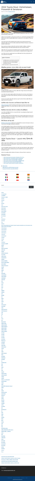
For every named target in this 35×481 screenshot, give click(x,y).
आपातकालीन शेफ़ (3, 257)
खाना (2, 293)
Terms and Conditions (16, 477)
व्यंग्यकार (2, 422)
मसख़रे (2, 384)
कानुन (2, 284)
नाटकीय (2, 348)
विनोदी (2, 418)
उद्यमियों (2, 270)
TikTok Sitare (3, 231)
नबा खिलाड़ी (3, 342)
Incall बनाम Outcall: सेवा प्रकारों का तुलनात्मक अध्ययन (9, 461)
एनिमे (2, 281)
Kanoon (2, 203)
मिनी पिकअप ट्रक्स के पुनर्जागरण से (6, 122)
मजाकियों (2, 378)
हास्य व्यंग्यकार (3, 445)
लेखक (2, 412)
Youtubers (3, 242)
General (2, 200)
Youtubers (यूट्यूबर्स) (4, 243)
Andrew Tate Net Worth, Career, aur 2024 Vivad (10, 462)
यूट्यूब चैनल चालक (4, 392)
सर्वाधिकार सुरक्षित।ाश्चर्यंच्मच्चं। (6, 431)
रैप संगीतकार (3, 406)
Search (2, 185)
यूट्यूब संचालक (3, 393)
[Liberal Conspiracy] (3, 2)
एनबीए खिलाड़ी (3, 278)
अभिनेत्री (2, 251)
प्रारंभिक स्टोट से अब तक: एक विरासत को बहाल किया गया (11, 61)
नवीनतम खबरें (3, 345)
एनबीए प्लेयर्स (3, 279)
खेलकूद (2, 298)
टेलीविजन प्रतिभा (3, 323)
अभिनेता (2, 246)
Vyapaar (2, 237)
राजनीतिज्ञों (2, 403)
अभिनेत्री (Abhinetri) (4, 253)
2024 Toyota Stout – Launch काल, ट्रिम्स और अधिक (10, 64)
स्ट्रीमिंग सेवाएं (3, 437)
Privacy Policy (10, 477)
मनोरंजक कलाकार (3, 381)
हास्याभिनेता (3, 448)
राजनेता (2, 404)
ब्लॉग (2, 368)
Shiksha (2, 223)
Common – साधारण (4, 197)
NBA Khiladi (3, 208)
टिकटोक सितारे (3, 321)
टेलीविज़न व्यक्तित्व (4, 329)
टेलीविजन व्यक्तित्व (4, 328)
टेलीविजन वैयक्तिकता (4, 326)
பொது (2, 451)
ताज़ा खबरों (2, 337)
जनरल (2, 318)
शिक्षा (2, 425)
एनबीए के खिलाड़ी (3, 276)
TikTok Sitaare (4, 228)
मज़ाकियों (2, 376)
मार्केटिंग (2, 387)
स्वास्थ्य (2, 439)
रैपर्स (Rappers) (3, 409)
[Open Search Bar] (31, 2)
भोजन (2, 370)
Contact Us (23, 477)
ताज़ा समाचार (3, 339)
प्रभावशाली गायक (3, 362)
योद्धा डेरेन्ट (2, 400)
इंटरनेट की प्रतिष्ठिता (4, 260)
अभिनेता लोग (3, 249)
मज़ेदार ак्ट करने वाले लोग (5, 379)
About (26, 477)
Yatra (2, 240)
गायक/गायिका (3, 306)
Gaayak (2, 198)
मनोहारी (2, 382)
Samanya (3, 220)
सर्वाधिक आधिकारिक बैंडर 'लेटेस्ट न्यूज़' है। (7, 429)
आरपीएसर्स (2, 259)
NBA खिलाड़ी (3, 212)
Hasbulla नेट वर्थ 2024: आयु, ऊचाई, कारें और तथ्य (10, 168)
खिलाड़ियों (2, 295)
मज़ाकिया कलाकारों (4, 375)
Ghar (2, 201)
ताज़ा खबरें (2, 334)
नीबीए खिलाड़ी (3, 357)
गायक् (2, 312)
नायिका (2, 351)
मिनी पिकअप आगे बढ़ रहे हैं (7, 63)
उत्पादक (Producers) (4, 265)
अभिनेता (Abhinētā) (4, 248)
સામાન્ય (2, 450)
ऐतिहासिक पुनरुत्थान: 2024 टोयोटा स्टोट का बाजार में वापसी (11, 60)
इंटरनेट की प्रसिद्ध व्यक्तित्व (5, 262)
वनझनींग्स (2, 417)
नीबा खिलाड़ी (3, 356)
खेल (1, 296)
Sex (2, 222)
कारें (1, 289)
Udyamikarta (3, 235)
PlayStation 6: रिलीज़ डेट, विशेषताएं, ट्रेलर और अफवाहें (9, 459)
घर (1, 315)
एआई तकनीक (3, 273)
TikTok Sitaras (4, 229)
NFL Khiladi (3, 215)
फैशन (2, 364)
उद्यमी (2, 271)
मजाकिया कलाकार (3, 373)
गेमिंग (2, 314)
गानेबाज (2, 301)
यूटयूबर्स (2, 390)
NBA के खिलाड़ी (3, 211)
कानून (2, 287)
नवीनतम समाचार (3, 346)
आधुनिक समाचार (3, 256)
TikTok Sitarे (3, 232)
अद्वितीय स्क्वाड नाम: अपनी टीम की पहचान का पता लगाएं (10, 167)
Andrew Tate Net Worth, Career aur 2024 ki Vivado (10, 458)
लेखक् (2, 415)
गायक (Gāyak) (3, 304)
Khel (2, 204)
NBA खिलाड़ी (3, 214)
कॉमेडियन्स (2, 292)
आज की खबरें (3, 254)
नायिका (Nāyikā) (4, 353)
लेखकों (2, 414)
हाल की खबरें (3, 440)
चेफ (1, 317)
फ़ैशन (2, 365)
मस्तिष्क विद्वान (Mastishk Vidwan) (6, 386)
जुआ (2, 320)
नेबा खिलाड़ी (3, 359)
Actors (2, 192)
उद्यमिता (2, 268)
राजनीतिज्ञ (2, 401)
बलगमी (2, 367)
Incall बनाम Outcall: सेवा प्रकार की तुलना (7, 456)
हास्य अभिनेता (3, 442)
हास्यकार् (2, 447)
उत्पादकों (2, 267)
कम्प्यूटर (2, 282)
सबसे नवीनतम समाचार (4, 428)
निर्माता (2, 354)
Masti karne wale (4, 206)
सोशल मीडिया (3, 436)
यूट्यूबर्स (2, 398)
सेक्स (2, 434)
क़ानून (2, 285)
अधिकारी (2, 245)
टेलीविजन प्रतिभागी (4, 325)
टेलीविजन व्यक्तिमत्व (4, 331)
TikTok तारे (3, 234)
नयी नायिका (3, 343)
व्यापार (2, 423)
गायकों (2, 307)
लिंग (1, 411)
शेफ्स (2, 426)
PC (1, 217)
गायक (2, 303)
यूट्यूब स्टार (3, 395)
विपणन (2, 420)
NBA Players (3, 209)
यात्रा (2, 389)
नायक (2, 350)
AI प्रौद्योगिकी (3, 195)
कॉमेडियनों (2, 290)
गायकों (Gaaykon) (4, 309)
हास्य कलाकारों (3, 443)
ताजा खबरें (2, 332)
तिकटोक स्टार (3, 340)
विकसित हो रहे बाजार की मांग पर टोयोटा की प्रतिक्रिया (10, 62)
